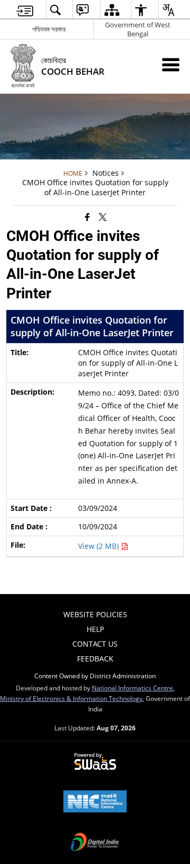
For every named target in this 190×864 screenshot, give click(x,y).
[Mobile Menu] (171, 64)
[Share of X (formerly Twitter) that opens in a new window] (102, 216)
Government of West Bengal (137, 29)
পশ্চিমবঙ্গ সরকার (48, 29)
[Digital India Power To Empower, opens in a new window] (95, 842)
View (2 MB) (99, 546)
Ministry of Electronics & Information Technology (71, 698)
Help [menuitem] (95, 629)
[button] (55, 9)
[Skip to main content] (25, 9)
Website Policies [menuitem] (95, 614)
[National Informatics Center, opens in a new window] (95, 802)
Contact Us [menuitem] (95, 644)
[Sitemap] (111, 9)
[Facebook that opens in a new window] (87, 216)
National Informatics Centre (132, 688)
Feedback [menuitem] (95, 659)
